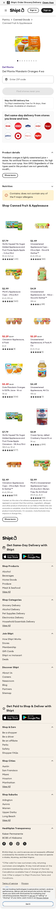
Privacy (25, 884)
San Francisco (10, 770)
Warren (6, 808)
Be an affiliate (10, 741)
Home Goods (9, 580)
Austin (5, 766)
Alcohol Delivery (11, 609)
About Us (7, 673)
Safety (6, 749)
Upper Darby (9, 812)
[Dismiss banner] (4, 2)
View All (6, 592)
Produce (6, 584)
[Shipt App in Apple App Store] (11, 557)
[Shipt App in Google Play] (31, 557)
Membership (9, 647)
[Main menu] (6, 10)
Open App (48, 2)
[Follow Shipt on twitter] (24, 844)
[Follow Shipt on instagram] (11, 844)
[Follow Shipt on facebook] (4, 844)
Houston (7, 778)
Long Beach (8, 816)
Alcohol (6, 572)
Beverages (8, 576)
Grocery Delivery (11, 605)
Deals (5, 659)
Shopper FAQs (10, 753)
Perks (5, 745)
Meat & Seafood (11, 588)
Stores (5, 643)
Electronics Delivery (13, 617)
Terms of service (10, 884)
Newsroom (8, 681)
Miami (5, 774)
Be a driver (8, 737)
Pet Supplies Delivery (13, 613)
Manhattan (8, 782)
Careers (6, 677)
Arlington (7, 800)
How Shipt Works (11, 639)
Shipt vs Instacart (12, 655)
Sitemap (6, 693)
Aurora (6, 804)
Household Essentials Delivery (18, 621)
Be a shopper (9, 733)
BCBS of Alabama (12, 838)
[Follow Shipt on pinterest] (18, 844)
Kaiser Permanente (12, 834)
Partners (7, 689)
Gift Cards (8, 651)
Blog (4, 685)
